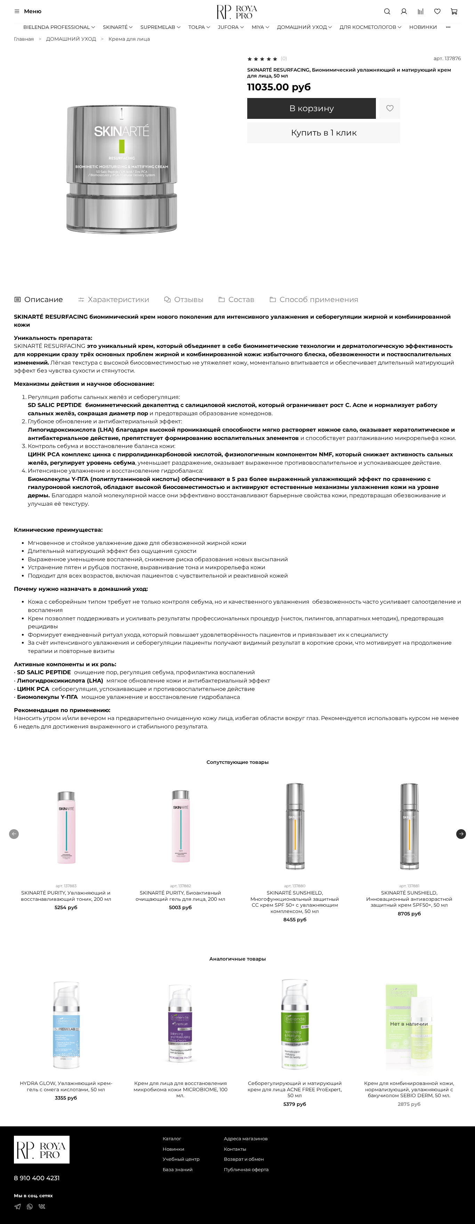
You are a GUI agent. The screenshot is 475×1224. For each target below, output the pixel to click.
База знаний (178, 1169)
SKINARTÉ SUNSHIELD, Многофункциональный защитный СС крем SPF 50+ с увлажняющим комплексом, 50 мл (294, 902)
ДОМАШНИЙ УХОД (302, 27)
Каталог (172, 1138)
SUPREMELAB (157, 27)
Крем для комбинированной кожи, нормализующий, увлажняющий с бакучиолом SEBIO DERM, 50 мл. (409, 1089)
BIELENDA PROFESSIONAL (56, 27)
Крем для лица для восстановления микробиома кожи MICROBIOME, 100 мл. (180, 1089)
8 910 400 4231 (37, 1178)
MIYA (258, 27)
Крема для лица (129, 39)
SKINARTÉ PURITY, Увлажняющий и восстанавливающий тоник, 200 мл (66, 896)
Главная (24, 39)
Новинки (173, 1149)
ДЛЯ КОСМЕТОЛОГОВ (368, 27)
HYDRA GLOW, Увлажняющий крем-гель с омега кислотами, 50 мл (66, 1086)
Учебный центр (181, 1159)
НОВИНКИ (423, 27)
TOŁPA (196, 27)
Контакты (235, 1149)
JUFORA (228, 27)
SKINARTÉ (115, 27)
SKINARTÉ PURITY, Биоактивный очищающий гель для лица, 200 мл (180, 896)
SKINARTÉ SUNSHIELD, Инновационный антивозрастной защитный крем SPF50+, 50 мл (409, 899)
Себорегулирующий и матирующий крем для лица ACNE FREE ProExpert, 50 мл (295, 1089)
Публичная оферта (246, 1169)
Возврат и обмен (244, 1159)
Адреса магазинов (246, 1138)
